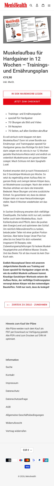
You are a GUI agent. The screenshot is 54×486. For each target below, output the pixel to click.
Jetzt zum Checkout (27, 101)
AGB (8, 406)
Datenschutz (12, 390)
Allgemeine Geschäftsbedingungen (25, 415)
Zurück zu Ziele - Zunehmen (29, 304)
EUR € (26, 450)
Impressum (12, 383)
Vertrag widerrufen (16, 431)
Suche (9, 367)
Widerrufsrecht (14, 422)
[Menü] (49, 5)
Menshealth (30, 476)
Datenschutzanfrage (17, 399)
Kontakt (10, 374)
